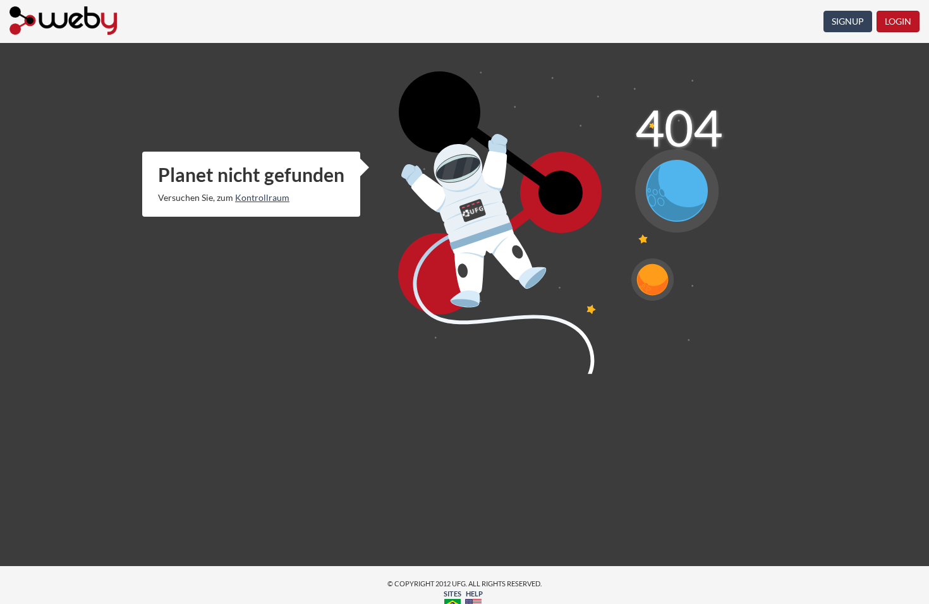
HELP (474, 593)
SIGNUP (848, 21)
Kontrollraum (262, 197)
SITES (452, 593)
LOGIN (898, 21)
